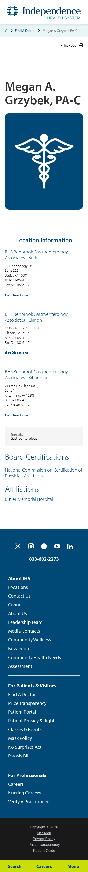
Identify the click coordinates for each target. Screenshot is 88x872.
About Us (17, 613)
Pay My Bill (19, 756)
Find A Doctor (25, 31)
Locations (18, 587)
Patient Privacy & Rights (32, 720)
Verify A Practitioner (28, 801)
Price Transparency (27, 703)
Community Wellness (29, 640)
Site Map (44, 833)
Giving (15, 604)
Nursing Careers (24, 793)
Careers (16, 784)
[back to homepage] (6, 30)
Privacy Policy (44, 839)
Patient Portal (22, 712)
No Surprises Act (25, 747)
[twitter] (18, 546)
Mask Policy (20, 738)
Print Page (68, 45)
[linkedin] (70, 546)
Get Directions (17, 295)
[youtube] (57, 546)
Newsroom (19, 648)
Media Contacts (24, 631)
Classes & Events (25, 729)
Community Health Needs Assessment (34, 661)
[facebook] (44, 546)
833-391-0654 (14, 280)
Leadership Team (25, 622)
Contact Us (19, 596)
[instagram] (31, 546)
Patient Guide (44, 850)
